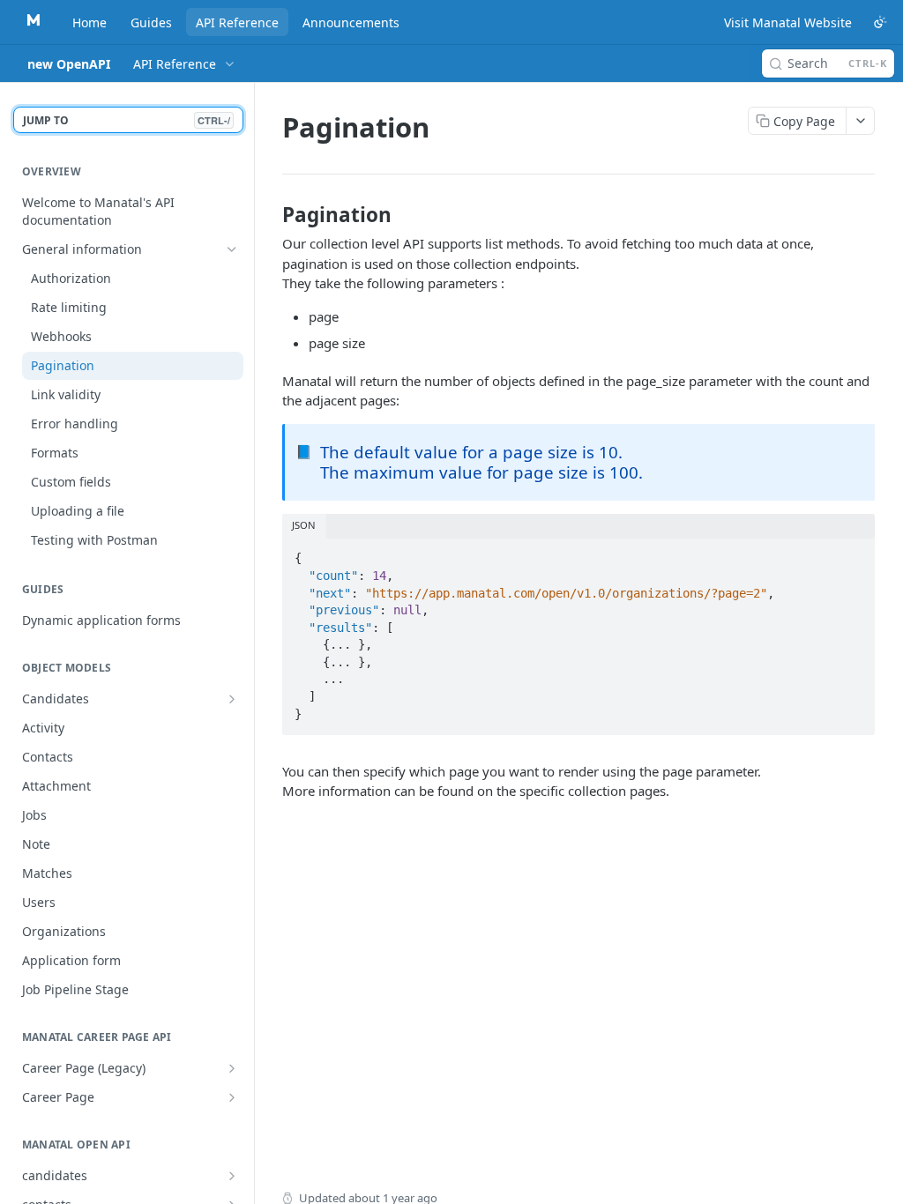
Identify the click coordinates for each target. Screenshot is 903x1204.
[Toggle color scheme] (880, 22)
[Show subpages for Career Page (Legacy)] (232, 1068)
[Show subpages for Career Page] (232, 1097)
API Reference (237, 22)
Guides (151, 22)
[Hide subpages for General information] (232, 249)
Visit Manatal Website (788, 22)
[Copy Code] (854, 553)
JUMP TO (126, 120)
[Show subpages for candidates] (232, 1176)
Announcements (350, 22)
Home (89, 22)
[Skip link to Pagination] (270, 215)
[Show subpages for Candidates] (232, 699)
